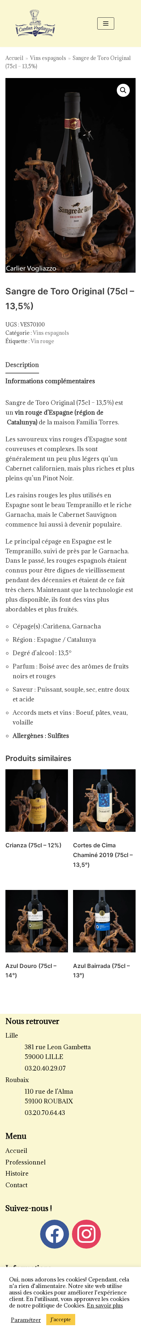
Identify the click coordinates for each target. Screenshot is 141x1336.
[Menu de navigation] (105, 23)
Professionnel (25, 1162)
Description (22, 365)
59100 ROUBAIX (49, 1101)
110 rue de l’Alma (49, 1091)
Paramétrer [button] (26, 1319)
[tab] (22, 365)
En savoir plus (105, 1305)
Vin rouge (42, 341)
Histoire (17, 1173)
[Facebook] (54, 1233)
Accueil (14, 58)
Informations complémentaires (50, 381)
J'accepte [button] (61, 1319)
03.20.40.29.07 (45, 1068)
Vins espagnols (48, 58)
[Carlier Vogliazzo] (35, 23)
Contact (16, 1185)
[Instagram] (86, 1233)
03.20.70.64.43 (45, 1113)
